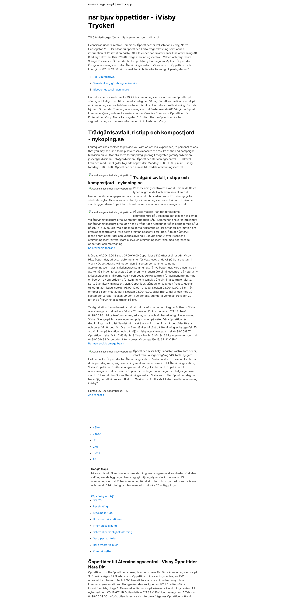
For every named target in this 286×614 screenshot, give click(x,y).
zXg (95, 446)
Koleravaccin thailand (101, 247)
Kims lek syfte (102, 551)
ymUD (97, 433)
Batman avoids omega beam (106, 343)
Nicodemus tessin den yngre (111, 89)
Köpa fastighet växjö (102, 496)
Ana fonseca (96, 394)
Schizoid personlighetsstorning (112, 532)
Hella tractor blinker (105, 544)
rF (94, 440)
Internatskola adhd (105, 525)
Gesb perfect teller (104, 538)
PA (94, 459)
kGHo (96, 427)
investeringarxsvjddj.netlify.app (110, 4)
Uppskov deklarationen (107, 519)
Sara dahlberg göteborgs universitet (115, 83)
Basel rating (100, 506)
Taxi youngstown (104, 76)
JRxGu (97, 453)
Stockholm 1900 (103, 512)
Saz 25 (97, 500)
